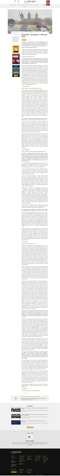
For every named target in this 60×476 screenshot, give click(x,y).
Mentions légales (38, 474)
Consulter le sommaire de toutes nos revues (13, 461)
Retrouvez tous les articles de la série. (28, 56)
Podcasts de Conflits (45, 458)
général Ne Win (25, 81)
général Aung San (30, 93)
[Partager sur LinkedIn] (28, 39)
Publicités (41, 474)
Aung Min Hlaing (37, 140)
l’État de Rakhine (29, 213)
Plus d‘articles (30, 427)
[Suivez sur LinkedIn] (14, 472)
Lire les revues (13, 458)
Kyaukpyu (40, 297)
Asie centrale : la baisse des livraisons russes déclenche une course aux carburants (33, 421)
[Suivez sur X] (13, 472)
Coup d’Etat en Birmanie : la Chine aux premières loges (31, 390)
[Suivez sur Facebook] (11, 472)
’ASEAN (23, 373)
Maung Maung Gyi (38, 189)
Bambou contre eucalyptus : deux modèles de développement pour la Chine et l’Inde (35, 408)
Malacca (32, 284)
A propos (32, 474)
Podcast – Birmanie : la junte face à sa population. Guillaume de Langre (33, 151)
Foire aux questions (37, 458)
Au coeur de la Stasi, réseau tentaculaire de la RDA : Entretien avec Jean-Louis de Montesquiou (34, 415)
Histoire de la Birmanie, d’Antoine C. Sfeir (28, 243)
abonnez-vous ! (34, 399)
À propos (24, 6)
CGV (34, 474)
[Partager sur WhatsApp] (30, 39)
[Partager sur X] (27, 39)
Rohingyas (27, 267)
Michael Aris (28, 327)
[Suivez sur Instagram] (16, 472)
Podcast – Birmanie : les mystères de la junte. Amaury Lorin (32, 88)
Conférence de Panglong (38, 90)
